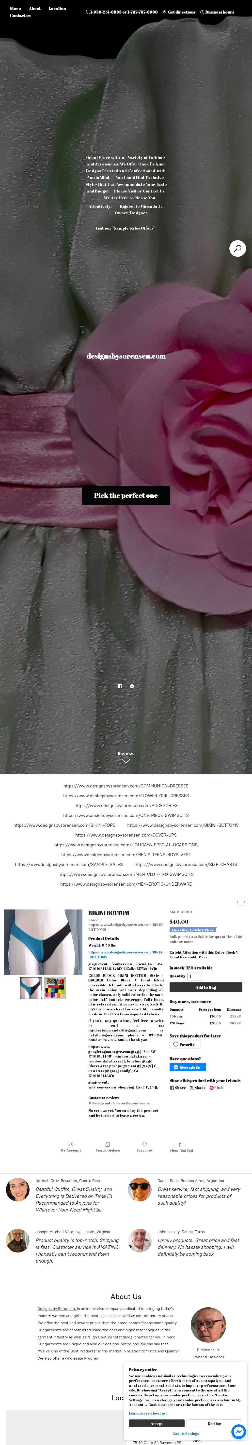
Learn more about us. (148, 1413)
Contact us (20, 15)
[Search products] (237, 248)
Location (57, 8)
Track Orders (107, 1150)
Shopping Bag (181, 1150)
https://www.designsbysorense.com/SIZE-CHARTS (186, 864)
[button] (185, 1044)
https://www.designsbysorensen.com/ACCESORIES (126, 805)
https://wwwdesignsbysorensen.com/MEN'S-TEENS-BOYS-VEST (126, 854)
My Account (71, 1150)
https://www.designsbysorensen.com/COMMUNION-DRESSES (126, 786)
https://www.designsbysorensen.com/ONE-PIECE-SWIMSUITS (126, 815)
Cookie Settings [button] (186, 1433)
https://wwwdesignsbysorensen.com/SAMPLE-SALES (69, 864)
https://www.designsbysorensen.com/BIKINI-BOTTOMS (183, 825)
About (35, 8)
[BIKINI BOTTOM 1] (55, 988)
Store (15, 8)
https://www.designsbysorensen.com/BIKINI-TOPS (64, 825)
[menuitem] (237, 901)
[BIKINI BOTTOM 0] (31, 988)
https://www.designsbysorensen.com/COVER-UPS (126, 835)
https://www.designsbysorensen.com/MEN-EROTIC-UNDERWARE (126, 884)
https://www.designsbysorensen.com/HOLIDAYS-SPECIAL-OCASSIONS (126, 845)
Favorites (145, 1150)
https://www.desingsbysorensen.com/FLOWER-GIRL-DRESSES (126, 795)
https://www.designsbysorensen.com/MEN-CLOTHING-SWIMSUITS (126, 874)
